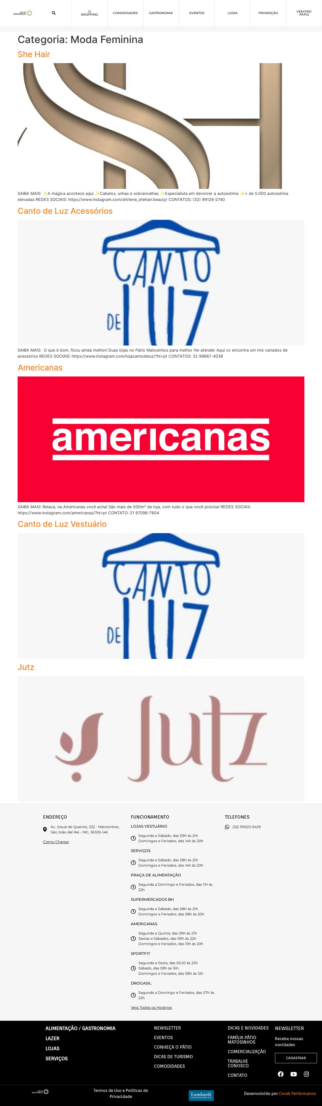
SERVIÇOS (57, 1058)
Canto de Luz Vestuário (62, 524)
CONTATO (237, 1075)
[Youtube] (293, 1074)
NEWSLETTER (167, 1028)
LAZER (52, 1038)
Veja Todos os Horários (151, 1007)
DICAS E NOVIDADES (248, 1028)
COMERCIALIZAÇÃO (247, 1051)
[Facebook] (281, 1074)
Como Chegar (56, 841)
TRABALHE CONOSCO (238, 1063)
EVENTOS (163, 1037)
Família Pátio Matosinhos (242, 1040)
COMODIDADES (169, 1066)
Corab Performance (297, 1093)
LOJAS (52, 1048)
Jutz (26, 667)
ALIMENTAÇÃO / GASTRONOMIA (80, 1028)
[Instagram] (306, 1074)
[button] (53, 13)
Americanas (40, 367)
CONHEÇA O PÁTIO (173, 1047)
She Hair (34, 54)
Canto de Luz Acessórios (65, 211)
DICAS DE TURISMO (173, 1056)
